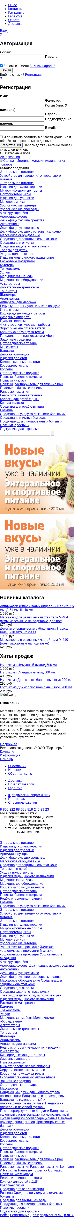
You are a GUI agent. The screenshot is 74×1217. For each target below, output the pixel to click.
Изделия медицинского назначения (27, 257)
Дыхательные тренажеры (19, 287)
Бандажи (7, 350)
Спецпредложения (22, 802)
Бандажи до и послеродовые (44, 1096)
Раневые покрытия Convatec (40, 1170)
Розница (6, 410)
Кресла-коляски (12, 402)
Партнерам (16, 799)
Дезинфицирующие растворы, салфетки (30, 231)
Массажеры (9, 347)
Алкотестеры (10, 283)
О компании (17, 766)
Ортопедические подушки (19, 373)
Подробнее (8, 744)
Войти (4, 1215)
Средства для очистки (17, 242)
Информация (10, 755)
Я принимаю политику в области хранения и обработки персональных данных (35, 139)
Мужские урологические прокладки (26, 952)
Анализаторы (10, 298)
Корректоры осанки (15, 365)
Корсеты (6, 369)
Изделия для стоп (13, 358)
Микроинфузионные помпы (21, 190)
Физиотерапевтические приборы (25, 324)
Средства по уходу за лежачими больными (33, 414)
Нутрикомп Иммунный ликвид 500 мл (28, 665)
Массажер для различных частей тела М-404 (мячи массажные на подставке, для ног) (34, 619)
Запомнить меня (16, 66)
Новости (14, 770)
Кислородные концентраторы (22, 313)
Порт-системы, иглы (15, 194)
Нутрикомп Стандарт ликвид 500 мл (27, 672)
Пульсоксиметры (13, 321)
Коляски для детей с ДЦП (19, 399)
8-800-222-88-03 (12, 809)
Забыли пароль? (42, 66)
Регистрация (34, 74)
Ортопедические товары (18, 343)
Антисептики (9, 224)
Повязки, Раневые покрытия (22, 376)
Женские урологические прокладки (27, 948)
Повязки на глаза (13, 380)
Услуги (5, 272)
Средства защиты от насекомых (24, 246)
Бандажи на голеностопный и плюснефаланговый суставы (22, 1101)
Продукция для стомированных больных (31, 421)
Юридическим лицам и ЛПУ (29, 795)
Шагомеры (8, 294)
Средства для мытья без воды (23, 417)
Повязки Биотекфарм (16, 1174)
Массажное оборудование (20, 235)
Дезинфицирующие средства (22, 220)
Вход (4, 30)
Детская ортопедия (14, 354)
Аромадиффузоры (14, 216)
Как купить (16, 12)
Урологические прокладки (19, 209)
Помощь (6, 759)
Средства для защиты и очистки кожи (28, 239)
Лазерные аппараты (15, 317)
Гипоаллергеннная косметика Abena (28, 335)
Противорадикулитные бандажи (24, 1111)
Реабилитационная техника (21, 395)
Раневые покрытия (14, 391)
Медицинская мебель (16, 276)
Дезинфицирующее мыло (19, 227)
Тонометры (8, 291)
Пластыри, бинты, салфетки (21, 388)
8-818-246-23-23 (36, 809)
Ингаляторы (9, 309)
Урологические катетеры (18, 205)
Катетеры (7, 265)
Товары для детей (14, 250)
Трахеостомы (10, 268)
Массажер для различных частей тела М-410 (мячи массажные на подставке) (34, 641)
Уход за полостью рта (16, 254)
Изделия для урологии (17, 198)
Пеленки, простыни (14, 425)
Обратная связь (20, 773)
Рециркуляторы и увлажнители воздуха (30, 306)
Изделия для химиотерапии (21, 186)
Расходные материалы (17, 261)
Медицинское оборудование (21, 280)
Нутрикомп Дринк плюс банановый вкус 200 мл (36, 680)
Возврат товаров (21, 784)
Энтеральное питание (17, 172)
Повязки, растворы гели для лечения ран (31, 384)
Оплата (14, 20)
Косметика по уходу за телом (22, 332)
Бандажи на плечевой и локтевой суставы (31, 1105)
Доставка (15, 23)
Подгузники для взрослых (19, 429)
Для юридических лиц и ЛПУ (52, 1215)
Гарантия (15, 16)
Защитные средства (15, 339)
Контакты (15, 9)
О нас (12, 5)
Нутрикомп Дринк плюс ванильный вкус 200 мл (36, 687)
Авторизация (10, 157)
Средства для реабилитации (22, 406)
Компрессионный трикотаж (20, 362)
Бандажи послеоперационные (34, 1118)
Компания (7, 751)
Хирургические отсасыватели (22, 328)
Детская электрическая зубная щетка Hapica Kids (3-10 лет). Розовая (34, 630)
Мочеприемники (12, 201)
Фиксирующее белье (15, 213)
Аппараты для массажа (18, 302)
